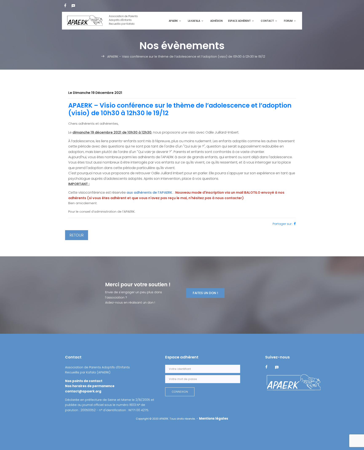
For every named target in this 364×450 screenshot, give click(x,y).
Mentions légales (213, 418)
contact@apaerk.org (83, 391)
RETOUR (77, 235)
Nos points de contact (83, 381)
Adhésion (216, 21)
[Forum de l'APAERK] (73, 5)
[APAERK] (293, 382)
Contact (267, 21)
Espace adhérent (239, 21)
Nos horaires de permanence (89, 386)
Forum (288, 21)
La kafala (194, 21)
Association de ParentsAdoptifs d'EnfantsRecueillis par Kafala (123, 20)
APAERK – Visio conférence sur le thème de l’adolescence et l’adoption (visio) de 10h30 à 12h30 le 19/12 (180, 109)
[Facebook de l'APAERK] (65, 5)
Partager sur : (283, 224)
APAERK (173, 21)
